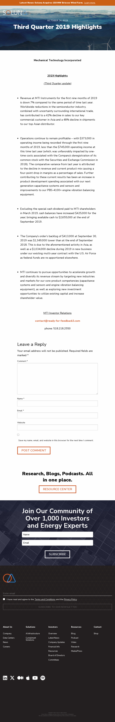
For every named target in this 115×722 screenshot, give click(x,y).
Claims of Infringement (69, 714)
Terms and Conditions (45, 599)
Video (73, 642)
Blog (73, 633)
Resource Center (57, 489)
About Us (7, 627)
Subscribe (57, 554)
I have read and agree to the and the (41, 599)
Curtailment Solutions (31, 639)
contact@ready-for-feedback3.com (57, 321)
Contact (98, 627)
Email (20, 410)
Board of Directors (56, 655)
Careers (6, 646)
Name (20, 398)
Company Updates (56, 642)
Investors (53, 627)
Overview (52, 633)
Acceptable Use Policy (52, 714)
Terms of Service (60, 714)
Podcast (74, 638)
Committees (53, 660)
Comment (22, 361)
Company (7, 633)
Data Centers (9, 638)
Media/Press (76, 651)
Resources (53, 651)
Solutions (30, 627)
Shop (96, 633)
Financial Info (54, 646)
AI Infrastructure (33, 633)
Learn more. (90, 2)
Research (75, 646)
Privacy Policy (70, 599)
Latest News (53, 638)
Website (21, 422)
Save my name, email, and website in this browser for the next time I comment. (55, 440)
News (5, 642)
